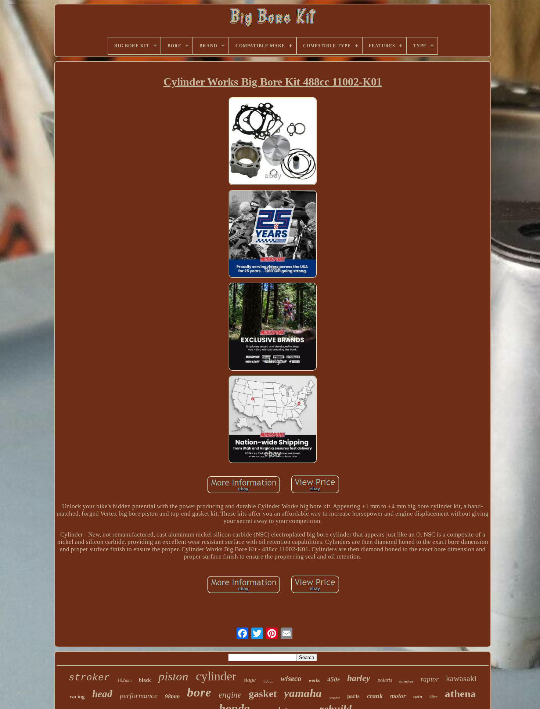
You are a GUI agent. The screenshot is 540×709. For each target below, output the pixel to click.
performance (139, 695)
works (314, 680)
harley (358, 678)
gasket (263, 693)
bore (199, 692)
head (102, 693)
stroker (89, 677)
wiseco (291, 678)
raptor (430, 679)
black (145, 680)
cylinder (216, 676)
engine (230, 694)
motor (398, 695)
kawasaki (461, 678)
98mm (172, 696)
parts (353, 696)
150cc (268, 681)
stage (250, 680)
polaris (385, 680)
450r (333, 679)
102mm (124, 680)
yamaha (303, 693)
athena (460, 693)
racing (77, 696)
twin (417, 696)
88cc (433, 696)
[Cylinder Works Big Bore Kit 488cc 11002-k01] (272, 141)
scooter (334, 698)
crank (375, 695)
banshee (406, 681)
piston (173, 676)
